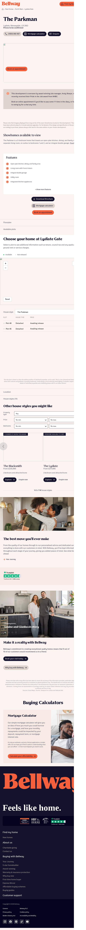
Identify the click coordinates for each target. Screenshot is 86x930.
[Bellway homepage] (43, 793)
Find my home (10, 832)
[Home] (3, 9)
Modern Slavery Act (9, 915)
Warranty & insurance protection (16, 872)
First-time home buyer (12, 879)
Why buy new (8, 876)
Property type (6, 413)
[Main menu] (82, 4)
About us (7, 843)
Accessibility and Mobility (28, 915)
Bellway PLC (24, 908)
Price (5, 420)
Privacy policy (7, 912)
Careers (5, 908)
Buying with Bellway (13, 856)
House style (8, 312)
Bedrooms (7, 426)
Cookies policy (24, 912)
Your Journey (8, 862)
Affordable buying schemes (14, 887)
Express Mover (9, 883)
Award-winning (9, 869)
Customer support (12, 895)
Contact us (7, 851)
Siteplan (77, 263)
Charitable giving (10, 848)
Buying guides (8, 890)
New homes (8, 837)
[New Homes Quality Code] (45, 821)
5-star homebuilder (11, 865)
